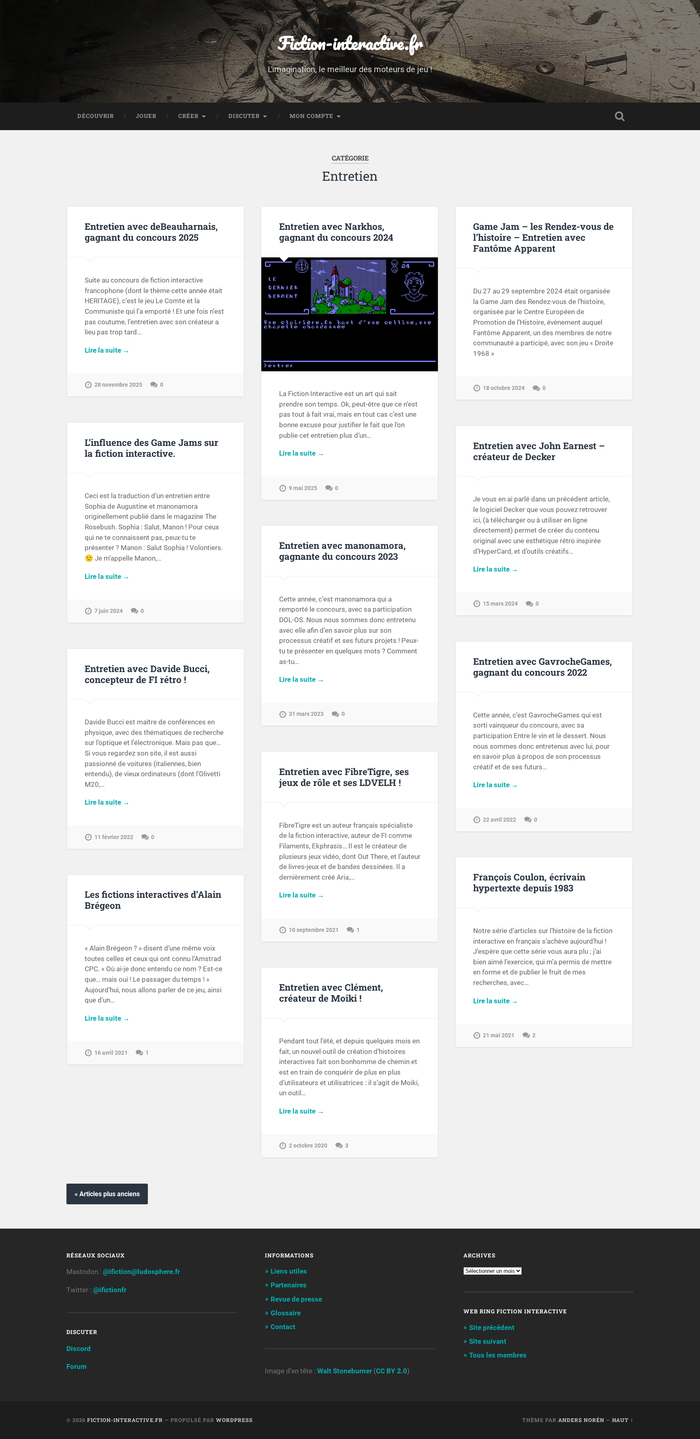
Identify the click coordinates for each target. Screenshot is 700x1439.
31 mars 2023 (306, 714)
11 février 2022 (113, 837)
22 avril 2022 (499, 819)
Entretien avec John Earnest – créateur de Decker (539, 451)
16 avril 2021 (111, 1052)
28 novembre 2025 (118, 384)
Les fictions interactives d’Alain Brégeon (153, 899)
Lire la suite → (107, 350)
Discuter (244, 116)
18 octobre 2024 (504, 388)
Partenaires (289, 1285)
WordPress (234, 1420)
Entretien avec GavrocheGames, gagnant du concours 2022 (542, 666)
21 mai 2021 (498, 1035)
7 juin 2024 (108, 611)
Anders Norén (581, 1420)
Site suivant (487, 1341)
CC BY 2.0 (391, 1371)
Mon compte (311, 116)
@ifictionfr (109, 1290)
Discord (78, 1349)
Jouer (146, 116)
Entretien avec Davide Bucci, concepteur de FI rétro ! (147, 673)
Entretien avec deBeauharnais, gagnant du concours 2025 (151, 231)
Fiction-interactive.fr (350, 42)
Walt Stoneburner (344, 1371)
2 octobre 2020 (308, 1145)
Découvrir (95, 116)
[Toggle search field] (620, 116)
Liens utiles (289, 1271)
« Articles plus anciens (107, 1194)
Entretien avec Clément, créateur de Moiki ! (331, 992)
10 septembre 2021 (314, 930)
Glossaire (286, 1313)
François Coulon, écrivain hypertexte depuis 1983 (529, 882)
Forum (76, 1366)
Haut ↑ (623, 1420)
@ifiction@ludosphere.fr (141, 1272)
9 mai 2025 (303, 488)
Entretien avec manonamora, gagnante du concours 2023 (342, 550)
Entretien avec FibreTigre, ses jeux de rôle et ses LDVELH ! (344, 776)
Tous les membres (498, 1355)
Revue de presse (296, 1299)
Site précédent (491, 1327)
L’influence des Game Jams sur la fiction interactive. (151, 447)
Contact (283, 1327)
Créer (188, 116)
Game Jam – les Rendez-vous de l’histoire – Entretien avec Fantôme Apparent (543, 237)
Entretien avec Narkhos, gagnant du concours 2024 (336, 231)
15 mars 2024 (500, 603)
